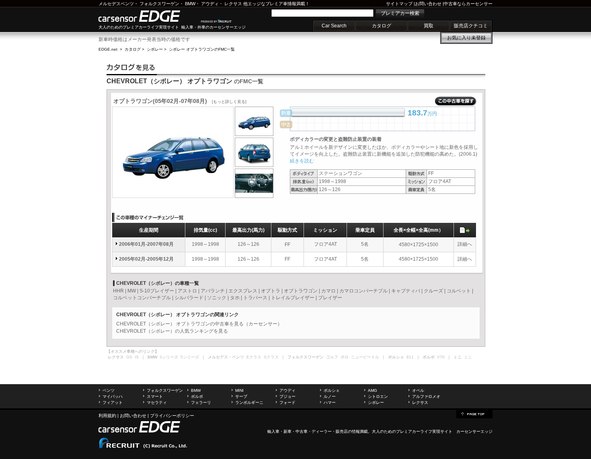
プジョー (287, 396)
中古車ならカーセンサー (468, 3)
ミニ (468, 357)
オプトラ (270, 291)
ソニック (216, 298)
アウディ (210, 3)
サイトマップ (399, 3)
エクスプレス (242, 291)
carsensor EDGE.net (147, 16)
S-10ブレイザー (157, 291)
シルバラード (188, 298)
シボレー (155, 49)
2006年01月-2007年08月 (146, 244)
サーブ (241, 396)
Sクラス (271, 357)
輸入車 (273, 431)
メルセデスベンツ (116, 3)
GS (129, 357)
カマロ (328, 291)
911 (410, 357)
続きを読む (302, 161)
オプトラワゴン (301, 291)
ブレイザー (330, 298)
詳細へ (465, 244)
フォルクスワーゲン (159, 3)
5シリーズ (190, 357)
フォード (287, 402)
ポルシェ (332, 390)
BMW (190, 3)
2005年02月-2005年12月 (146, 259)
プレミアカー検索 (400, 13)
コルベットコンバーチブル (142, 298)
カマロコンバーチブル (363, 291)
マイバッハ (113, 396)
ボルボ (197, 396)
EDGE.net (107, 49)
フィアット (113, 402)
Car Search (334, 26)
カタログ (381, 26)
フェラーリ (201, 402)
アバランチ (213, 291)
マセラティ (157, 402)
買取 (428, 26)
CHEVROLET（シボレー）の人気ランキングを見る (172, 331)
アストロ (187, 291)
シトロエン (378, 396)
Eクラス (253, 357)
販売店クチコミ (471, 26)
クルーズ (433, 291)
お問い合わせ (428, 3)
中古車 (302, 431)
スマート (155, 396)
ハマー (330, 402)
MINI (239, 390)
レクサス (233, 3)
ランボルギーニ (249, 402)
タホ (235, 298)
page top (474, 413)
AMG (372, 390)
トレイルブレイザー (292, 298)
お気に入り (466, 38)
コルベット (459, 291)
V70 (441, 357)
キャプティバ (405, 291)
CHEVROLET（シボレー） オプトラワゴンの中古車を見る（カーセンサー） (199, 324)
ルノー (330, 396)
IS (137, 357)
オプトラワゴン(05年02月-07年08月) (179, 101)
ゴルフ (332, 357)
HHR (118, 291)
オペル (418, 390)
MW (131, 291)
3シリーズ (169, 357)
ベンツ (109, 390)
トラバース (255, 298)
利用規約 (107, 415)
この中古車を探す (456, 101)
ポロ (345, 357)
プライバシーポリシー (172, 415)
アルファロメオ (426, 396)
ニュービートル (365, 357)
